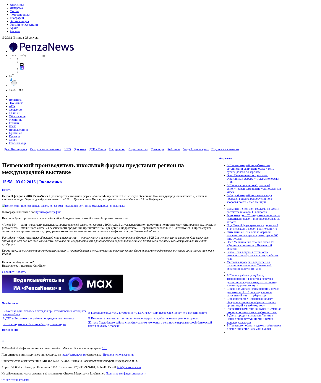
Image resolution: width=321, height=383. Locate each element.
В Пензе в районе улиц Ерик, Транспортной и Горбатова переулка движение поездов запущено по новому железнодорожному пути (252, 280)
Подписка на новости (225, 149)
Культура (14, 136)
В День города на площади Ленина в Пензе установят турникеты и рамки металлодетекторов (250, 319)
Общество (15, 109)
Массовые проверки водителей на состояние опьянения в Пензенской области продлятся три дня (249, 265)
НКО (67, 149)
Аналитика (17, 4)
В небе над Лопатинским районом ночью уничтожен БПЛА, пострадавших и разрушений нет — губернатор (253, 292)
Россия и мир (17, 143)
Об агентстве (9, 379)
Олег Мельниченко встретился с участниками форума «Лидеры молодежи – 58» (253, 179)
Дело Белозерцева (15, 149)
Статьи (14, 11)
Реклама (15, 31)
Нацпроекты (117, 149)
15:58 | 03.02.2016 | (20, 181)
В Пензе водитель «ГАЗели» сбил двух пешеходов (34, 324)
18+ (104, 348)
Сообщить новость (14, 271)
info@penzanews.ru (129, 367)
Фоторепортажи (20, 14)
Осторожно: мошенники (45, 149)
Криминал (15, 133)
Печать (6, 189)
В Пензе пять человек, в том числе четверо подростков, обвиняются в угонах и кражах (143, 318)
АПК (12, 106)
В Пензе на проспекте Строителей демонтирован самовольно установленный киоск (254, 189)
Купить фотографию (48, 212)
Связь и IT (15, 113)
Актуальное (225, 158)
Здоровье (80, 149)
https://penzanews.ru (74, 354)
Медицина (15, 119)
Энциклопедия (19, 21)
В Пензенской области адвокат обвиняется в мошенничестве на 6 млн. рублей (254, 327)
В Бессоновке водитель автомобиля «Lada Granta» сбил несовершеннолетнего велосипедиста (147, 312)
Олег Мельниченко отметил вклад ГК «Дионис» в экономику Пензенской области (251, 245)
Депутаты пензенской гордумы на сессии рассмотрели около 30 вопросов (253, 210)
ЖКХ (12, 126)
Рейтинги (174, 149)
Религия (14, 123)
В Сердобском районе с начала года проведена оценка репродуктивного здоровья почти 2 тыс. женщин (250, 199)
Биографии (17, 17)
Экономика (16, 103)
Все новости (10, 329)
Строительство (138, 149)
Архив (14, 27)
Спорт (13, 139)
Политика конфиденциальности (126, 373)
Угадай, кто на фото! (196, 149)
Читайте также (10, 303)
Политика (15, 99)
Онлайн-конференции (24, 24)
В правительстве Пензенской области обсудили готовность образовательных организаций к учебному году (251, 302)
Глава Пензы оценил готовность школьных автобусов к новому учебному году (252, 255)
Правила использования (118, 354)
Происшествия (18, 129)
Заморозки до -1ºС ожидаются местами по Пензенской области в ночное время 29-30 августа (253, 219)
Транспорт (157, 149)
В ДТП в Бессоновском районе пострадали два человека (38, 318)
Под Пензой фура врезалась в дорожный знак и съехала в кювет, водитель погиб (252, 227)
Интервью (16, 7)
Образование (17, 116)
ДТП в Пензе (97, 149)
